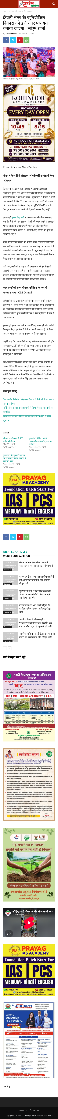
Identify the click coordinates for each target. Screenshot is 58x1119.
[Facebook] (6, 40)
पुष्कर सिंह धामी (18, 217)
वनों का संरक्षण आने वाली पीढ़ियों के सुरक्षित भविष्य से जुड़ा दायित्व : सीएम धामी (35, 609)
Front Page (8, 641)
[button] (5, 4)
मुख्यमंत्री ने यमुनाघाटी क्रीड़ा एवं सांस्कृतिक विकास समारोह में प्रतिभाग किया (14, 458)
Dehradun (28, 11)
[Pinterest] (20, 40)
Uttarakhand (16, 11)
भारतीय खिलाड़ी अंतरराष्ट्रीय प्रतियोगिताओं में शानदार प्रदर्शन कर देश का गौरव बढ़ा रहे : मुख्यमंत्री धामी (35, 623)
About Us (23, 1110)
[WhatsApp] (26, 40)
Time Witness (11, 33)
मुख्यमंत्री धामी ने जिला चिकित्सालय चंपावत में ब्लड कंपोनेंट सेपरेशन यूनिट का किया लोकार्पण (35, 594)
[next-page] (9, 648)
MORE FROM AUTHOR (16, 555)
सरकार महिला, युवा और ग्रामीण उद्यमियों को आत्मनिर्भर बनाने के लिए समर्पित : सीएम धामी (36, 580)
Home (5, 11)
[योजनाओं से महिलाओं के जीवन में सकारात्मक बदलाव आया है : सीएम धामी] (10, 566)
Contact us (34, 1110)
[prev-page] (5, 648)
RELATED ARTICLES (15, 551)
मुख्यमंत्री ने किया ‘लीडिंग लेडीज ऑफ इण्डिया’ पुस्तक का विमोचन (40, 441)
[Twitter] (13, 40)
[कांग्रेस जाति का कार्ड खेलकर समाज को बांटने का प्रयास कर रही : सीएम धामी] (10, 637)
